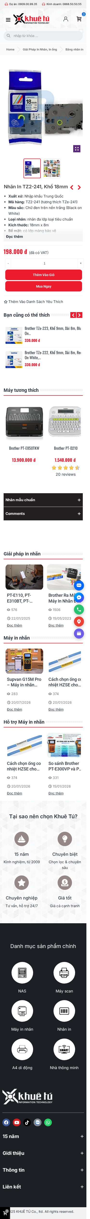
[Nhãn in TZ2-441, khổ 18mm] (79, 187)
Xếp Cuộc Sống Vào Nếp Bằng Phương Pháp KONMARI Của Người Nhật (63, 598)
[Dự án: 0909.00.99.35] (6, 4)
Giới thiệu (13, 1153)
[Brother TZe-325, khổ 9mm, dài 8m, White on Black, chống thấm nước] (14, 335)
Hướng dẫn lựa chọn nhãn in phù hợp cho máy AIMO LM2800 (64, 766)
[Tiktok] (27, 1122)
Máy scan (64, 991)
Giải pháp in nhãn (22, 554)
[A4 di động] (22, 1049)
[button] (73, 315)
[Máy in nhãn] (22, 1011)
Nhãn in (64, 1029)
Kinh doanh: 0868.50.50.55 (64, 4)
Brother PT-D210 (24, 448)
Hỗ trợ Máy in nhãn (24, 722)
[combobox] (42, 36)
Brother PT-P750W (66, 448)
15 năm (11, 1136)
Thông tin (13, 1170)
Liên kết (12, 1187)
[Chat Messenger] (79, 597)
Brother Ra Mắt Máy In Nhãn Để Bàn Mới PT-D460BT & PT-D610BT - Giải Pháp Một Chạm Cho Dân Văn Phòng (22, 598)
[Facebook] (6, 1122)
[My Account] (65, 19)
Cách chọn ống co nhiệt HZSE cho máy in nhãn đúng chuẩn (24, 682)
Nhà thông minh (64, 1067)
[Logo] (37, 1122)
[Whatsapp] (48, 1122)
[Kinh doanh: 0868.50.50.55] (43, 4)
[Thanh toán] (79, 633)
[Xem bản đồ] (79, 621)
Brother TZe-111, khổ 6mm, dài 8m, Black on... (54, 355)
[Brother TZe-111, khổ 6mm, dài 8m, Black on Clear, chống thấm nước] (14, 359)
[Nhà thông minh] (64, 1049)
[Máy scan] (64, 973)
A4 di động (22, 1067)
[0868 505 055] (79, 609)
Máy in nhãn (17, 638)
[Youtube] (16, 1122)
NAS (22, 991)
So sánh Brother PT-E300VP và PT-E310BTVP (65, 682)
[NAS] (22, 973)
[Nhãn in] (64, 1011)
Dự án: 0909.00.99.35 (23, 4)
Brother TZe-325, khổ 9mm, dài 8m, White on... (50, 331)
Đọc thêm (14, 625)
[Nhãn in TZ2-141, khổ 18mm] (71, 187)
